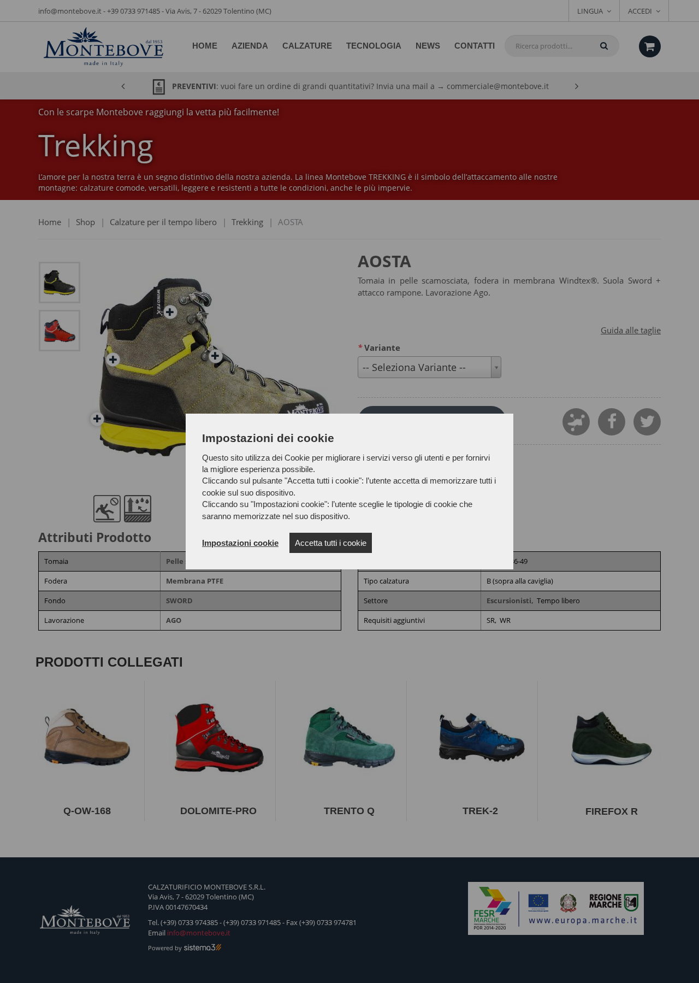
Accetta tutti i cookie (330, 543)
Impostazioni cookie (240, 543)
